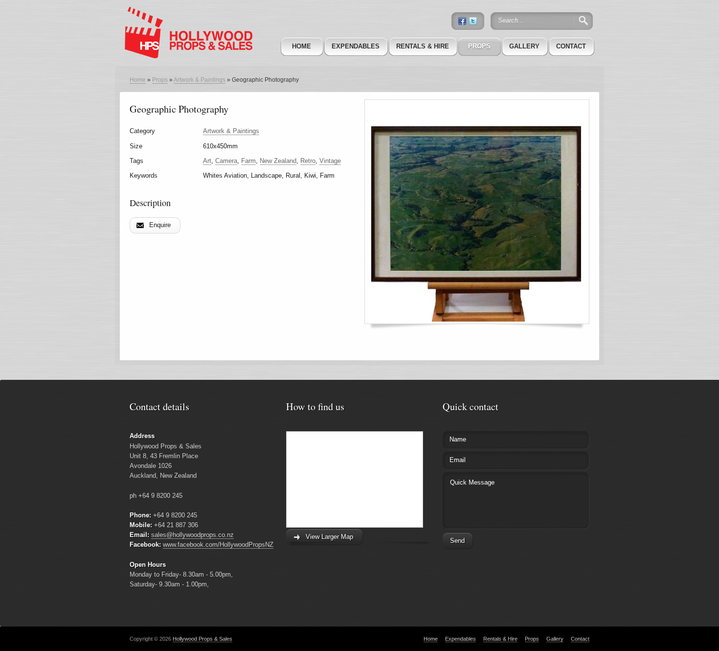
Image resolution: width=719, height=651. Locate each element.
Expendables (356, 46)
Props (479, 46)
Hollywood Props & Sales (202, 639)
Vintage (330, 160)
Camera (226, 160)
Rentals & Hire (422, 46)
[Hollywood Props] (186, 19)
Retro (307, 160)
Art (207, 160)
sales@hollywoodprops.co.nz (192, 534)
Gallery (524, 46)
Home (301, 46)
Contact (571, 46)
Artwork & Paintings (199, 79)
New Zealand (278, 160)
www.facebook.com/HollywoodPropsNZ (218, 544)
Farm (248, 160)
